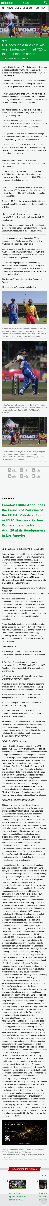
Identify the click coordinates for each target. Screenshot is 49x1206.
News (10, 8)
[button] (42, 1175)
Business (27, 8)
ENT (44, 8)
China (18, 8)
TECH (37, 8)
